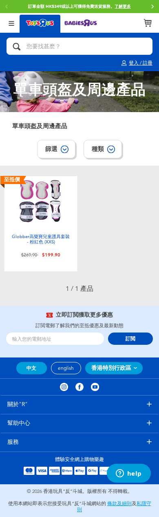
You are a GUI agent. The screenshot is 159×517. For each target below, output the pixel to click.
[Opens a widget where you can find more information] (128, 474)
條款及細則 (119, 503)
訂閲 (130, 339)
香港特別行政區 (111, 367)
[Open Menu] (11, 23)
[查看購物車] (147, 23)
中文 (31, 368)
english (66, 368)
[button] (152, 6)
